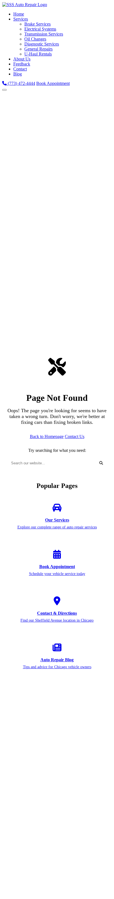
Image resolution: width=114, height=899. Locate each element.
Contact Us (74, 436)
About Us (21, 59)
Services (20, 19)
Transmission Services (43, 34)
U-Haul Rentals (38, 54)
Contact (20, 69)
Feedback (21, 64)
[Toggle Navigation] (4, 90)
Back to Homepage (47, 436)
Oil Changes (35, 39)
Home (18, 14)
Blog (17, 74)
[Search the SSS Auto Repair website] (101, 463)
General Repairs (38, 49)
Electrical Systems (40, 29)
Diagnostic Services (41, 44)
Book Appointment (53, 83)
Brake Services (37, 24)
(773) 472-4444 (21, 83)
